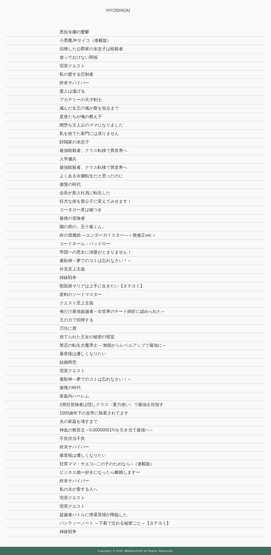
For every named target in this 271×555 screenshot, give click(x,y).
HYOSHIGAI (118, 10)
